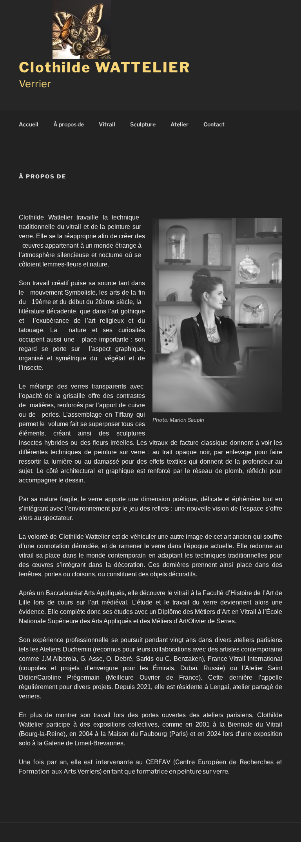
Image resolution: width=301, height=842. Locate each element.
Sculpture (143, 124)
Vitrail (107, 124)
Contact (214, 124)
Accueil (28, 124)
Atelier (179, 124)
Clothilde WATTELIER (104, 67)
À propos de (68, 124)
